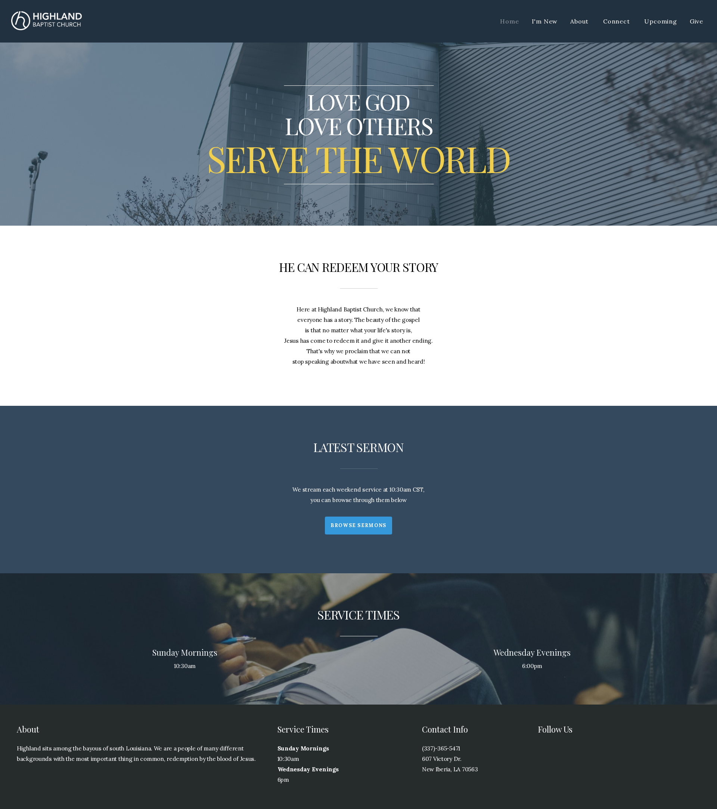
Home (509, 21)
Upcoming (660, 21)
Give (696, 21)
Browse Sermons (358, 525)
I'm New (545, 21)
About (580, 21)
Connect (617, 21)
